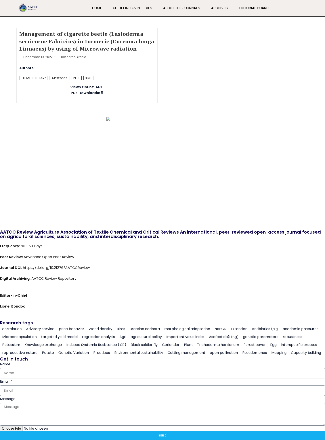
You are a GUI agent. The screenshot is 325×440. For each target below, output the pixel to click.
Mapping (279, 353)
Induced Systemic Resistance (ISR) (96, 345)
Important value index (185, 337)
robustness (292, 337)
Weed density (100, 329)
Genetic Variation (73, 353)
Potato (48, 353)
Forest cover (254, 345)
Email (5, 381)
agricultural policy (146, 337)
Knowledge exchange (43, 345)
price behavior (71, 329)
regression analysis (98, 337)
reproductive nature (20, 353)
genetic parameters (260, 337)
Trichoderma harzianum (218, 345)
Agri (122, 337)
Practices (101, 353)
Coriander (171, 345)
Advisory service (40, 329)
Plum (188, 345)
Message (7, 398)
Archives (219, 8)
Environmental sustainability (138, 353)
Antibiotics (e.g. (265, 329)
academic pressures (300, 329)
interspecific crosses (299, 345)
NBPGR (220, 329)
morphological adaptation (187, 329)
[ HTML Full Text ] (33, 78)
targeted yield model (59, 337)
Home (97, 8)
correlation (12, 329)
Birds (121, 329)
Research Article (73, 57)
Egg (273, 345)
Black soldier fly (144, 345)
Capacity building (306, 353)
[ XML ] (88, 78)
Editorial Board (254, 8)
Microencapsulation (19, 337)
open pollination (224, 353)
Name (5, 364)
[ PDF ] (76, 78)
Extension (239, 329)
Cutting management (186, 353)
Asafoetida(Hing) (224, 337)
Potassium (11, 345)
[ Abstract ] (59, 78)
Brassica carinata (145, 329)
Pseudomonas (254, 353)
